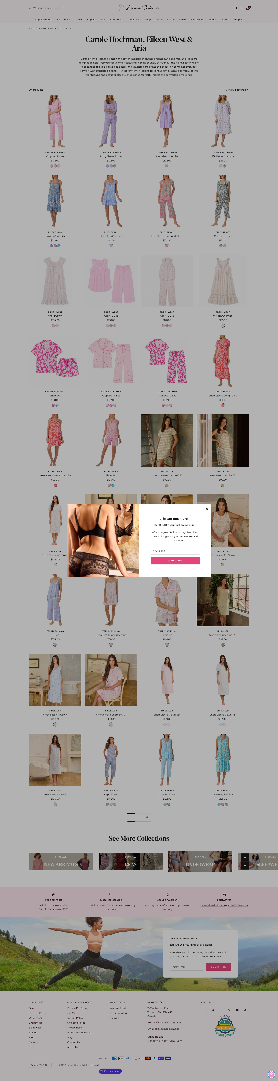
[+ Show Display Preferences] (271, 1074)
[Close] (207, 509)
